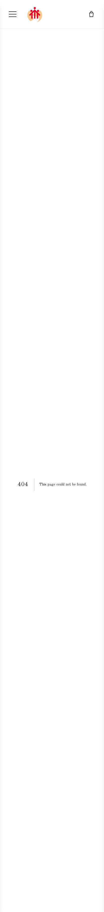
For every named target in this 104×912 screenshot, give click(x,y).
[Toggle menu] (12, 14)
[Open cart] (91, 14)
